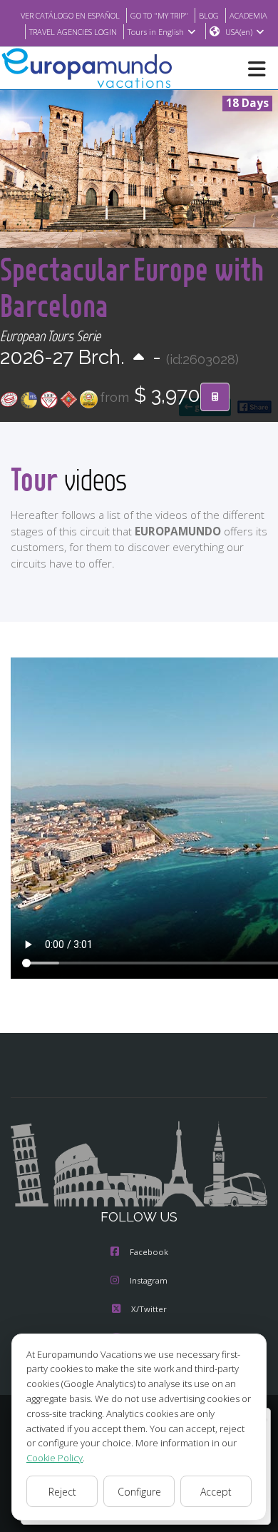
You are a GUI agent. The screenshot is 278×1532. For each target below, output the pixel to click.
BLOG (209, 15)
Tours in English (156, 31)
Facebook (149, 1251)
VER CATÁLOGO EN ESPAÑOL (70, 15)
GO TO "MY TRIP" (159, 15)
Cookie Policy (54, 1457)
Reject (62, 1491)
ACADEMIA (248, 15)
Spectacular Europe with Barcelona (132, 287)
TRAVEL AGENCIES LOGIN (73, 31)
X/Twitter (149, 1309)
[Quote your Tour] (215, 397)
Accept (216, 1491)
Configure (139, 1491)
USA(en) (238, 31)
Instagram (149, 1280)
